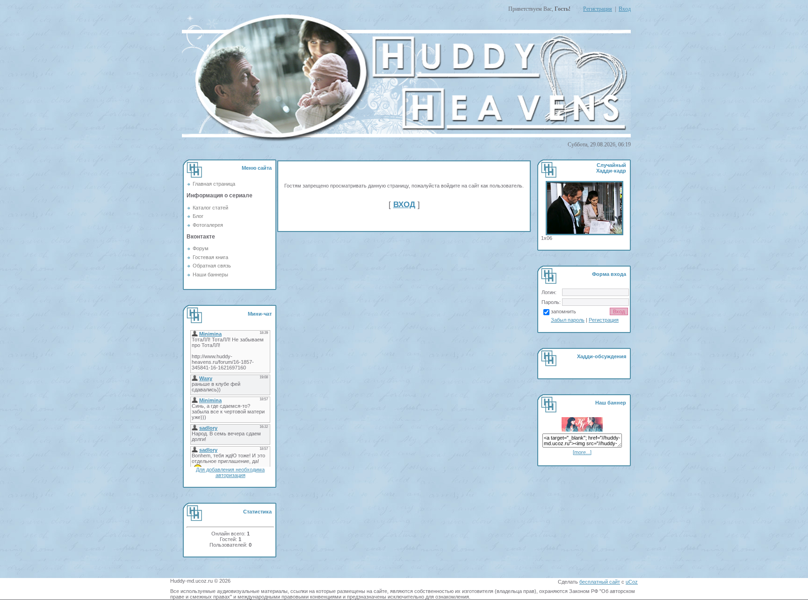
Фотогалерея (208, 225)
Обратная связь (212, 265)
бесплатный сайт (599, 582)
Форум (201, 248)
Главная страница (214, 184)
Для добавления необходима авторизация (230, 472)
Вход (625, 9)
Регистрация (597, 9)
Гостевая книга (210, 257)
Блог (198, 216)
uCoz (632, 582)
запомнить (563, 311)
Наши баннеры (210, 274)
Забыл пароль (567, 320)
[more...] (582, 452)
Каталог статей (210, 207)
